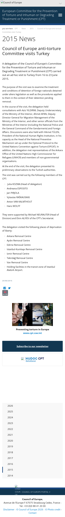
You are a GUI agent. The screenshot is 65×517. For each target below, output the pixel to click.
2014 (10, 475)
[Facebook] (4, 288)
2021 (10, 434)
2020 (10, 440)
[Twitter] (9, 288)
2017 (10, 458)
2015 (10, 469)
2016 (10, 463)
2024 (10, 417)
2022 (10, 429)
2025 (10, 411)
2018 (10, 452)
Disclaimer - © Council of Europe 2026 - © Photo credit (32, 509)
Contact (32, 512)
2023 (10, 423)
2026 (10, 405)
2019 (10, 446)
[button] (32, 3)
